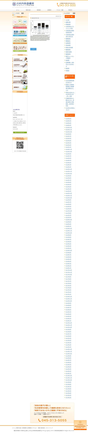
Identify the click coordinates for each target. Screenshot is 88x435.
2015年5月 (68, 338)
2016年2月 (68, 318)
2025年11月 (69, 129)
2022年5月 (68, 206)
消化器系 (68, 45)
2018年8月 (68, 252)
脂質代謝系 (69, 52)
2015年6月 (68, 336)
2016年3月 (68, 316)
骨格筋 (67, 70)
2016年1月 (68, 320)
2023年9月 (68, 175)
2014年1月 (68, 373)
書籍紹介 (68, 41)
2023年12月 (69, 169)
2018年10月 (69, 250)
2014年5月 (68, 364)
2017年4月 (68, 287)
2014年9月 (68, 356)
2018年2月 (68, 265)
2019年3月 (68, 246)
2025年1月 (68, 147)
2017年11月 (69, 272)
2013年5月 (68, 391)
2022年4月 (68, 208)
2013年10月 (69, 380)
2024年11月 (69, 149)
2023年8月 (68, 178)
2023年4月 (68, 186)
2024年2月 (68, 167)
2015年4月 (68, 340)
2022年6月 (68, 204)
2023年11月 (69, 171)
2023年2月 (68, 191)
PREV (33, 49)
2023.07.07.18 (35, 18)
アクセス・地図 (36, 427)
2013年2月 (68, 397)
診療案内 (29, 427)
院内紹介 (43, 427)
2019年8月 (68, 237)
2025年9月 (68, 134)
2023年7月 (68, 180)
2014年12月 (69, 349)
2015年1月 (68, 347)
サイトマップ (49, 427)
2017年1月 (68, 294)
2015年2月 (68, 345)
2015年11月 (69, 325)
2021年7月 (68, 215)
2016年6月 (68, 309)
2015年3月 (68, 342)
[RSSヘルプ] (14, 15)
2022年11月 (69, 195)
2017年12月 (69, 270)
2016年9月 (68, 303)
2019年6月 (68, 241)
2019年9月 (68, 235)
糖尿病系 (68, 49)
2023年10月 (69, 173)
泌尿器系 (68, 43)
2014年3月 (68, 369)
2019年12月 (69, 228)
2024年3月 (68, 164)
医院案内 (24, 427)
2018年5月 (68, 259)
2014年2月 (68, 371)
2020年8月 (68, 222)
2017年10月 (69, 274)
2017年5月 (68, 285)
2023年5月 (68, 184)
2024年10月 (69, 151)
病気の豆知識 (69, 47)
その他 (67, 20)
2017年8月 (68, 279)
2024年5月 (68, 160)
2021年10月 (69, 211)
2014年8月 (68, 358)
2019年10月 (69, 233)
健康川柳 (68, 22)
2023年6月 (68, 182)
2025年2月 (68, 145)
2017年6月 (68, 283)
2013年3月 (68, 395)
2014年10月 (69, 353)
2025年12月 (69, 127)
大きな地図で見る (16, 109)
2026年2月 (68, 125)
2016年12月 (69, 296)
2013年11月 (69, 377)
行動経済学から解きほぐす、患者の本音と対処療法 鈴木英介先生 (70, 102)
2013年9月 (68, 382)
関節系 (67, 68)
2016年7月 (68, 307)
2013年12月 (69, 375)
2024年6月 (68, 158)
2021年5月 (68, 217)
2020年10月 (69, 219)
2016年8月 (68, 305)
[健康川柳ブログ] (20, 73)
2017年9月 (68, 276)
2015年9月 (68, 329)
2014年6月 (68, 362)
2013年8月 (68, 384)
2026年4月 (68, 123)
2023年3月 (68, 189)
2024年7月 (68, 156)
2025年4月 (68, 140)
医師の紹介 (19, 427)
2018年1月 (68, 268)
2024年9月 (68, 153)
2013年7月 (68, 386)
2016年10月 (69, 301)
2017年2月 (68, 292)
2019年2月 (68, 248)
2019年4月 (68, 244)
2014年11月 (69, 351)
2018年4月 (68, 261)
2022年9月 (68, 200)
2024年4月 (68, 162)
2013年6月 (68, 388)
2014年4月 (68, 366)
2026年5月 (68, 121)
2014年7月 (68, 360)
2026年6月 (68, 118)
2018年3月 (68, 263)
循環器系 (68, 38)
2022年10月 (69, 197)
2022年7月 (68, 202)
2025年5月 (68, 138)
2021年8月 (68, 213)
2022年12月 (69, 193)
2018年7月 (68, 254)
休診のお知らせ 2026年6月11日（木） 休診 (70, 94)
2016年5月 (68, 312)
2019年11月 (69, 230)
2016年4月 (68, 314)
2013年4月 (68, 393)
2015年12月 (69, 323)
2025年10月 (69, 131)
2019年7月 (68, 239)
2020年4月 (68, 224)
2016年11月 (69, 298)
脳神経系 (68, 54)
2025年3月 (68, 143)
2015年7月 (68, 334)
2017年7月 (68, 281)
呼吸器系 (68, 24)
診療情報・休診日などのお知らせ (70, 64)
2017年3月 (68, 290)
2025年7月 (68, 136)
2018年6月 (68, 257)
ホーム (14, 427)
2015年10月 (69, 327)
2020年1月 (68, 226)
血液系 (67, 60)
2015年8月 (68, 331)
